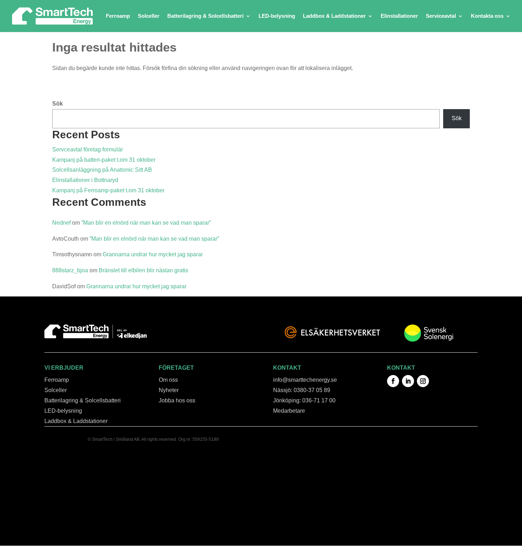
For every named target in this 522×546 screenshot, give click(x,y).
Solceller (148, 16)
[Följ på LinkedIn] (408, 381)
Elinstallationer (399, 16)
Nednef (61, 223)
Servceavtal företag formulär (87, 149)
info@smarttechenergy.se (305, 380)
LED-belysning (277, 16)
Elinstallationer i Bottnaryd (85, 180)
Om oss (168, 380)
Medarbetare (289, 411)
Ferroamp (118, 16)
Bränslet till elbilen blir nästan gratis (143, 270)
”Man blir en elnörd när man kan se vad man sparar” (146, 223)
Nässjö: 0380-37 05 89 (301, 390)
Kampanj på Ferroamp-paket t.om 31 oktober (108, 190)
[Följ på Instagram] (423, 381)
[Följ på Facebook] (393, 381)
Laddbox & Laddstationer (334, 16)
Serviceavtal (441, 16)
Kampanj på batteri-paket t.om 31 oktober (104, 160)
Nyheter (169, 390)
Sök (57, 104)
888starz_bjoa (70, 270)
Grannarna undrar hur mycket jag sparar (153, 254)
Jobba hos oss (177, 400)
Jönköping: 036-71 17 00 (304, 400)
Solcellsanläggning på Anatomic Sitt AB (102, 170)
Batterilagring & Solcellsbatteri (205, 16)
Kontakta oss (487, 16)
